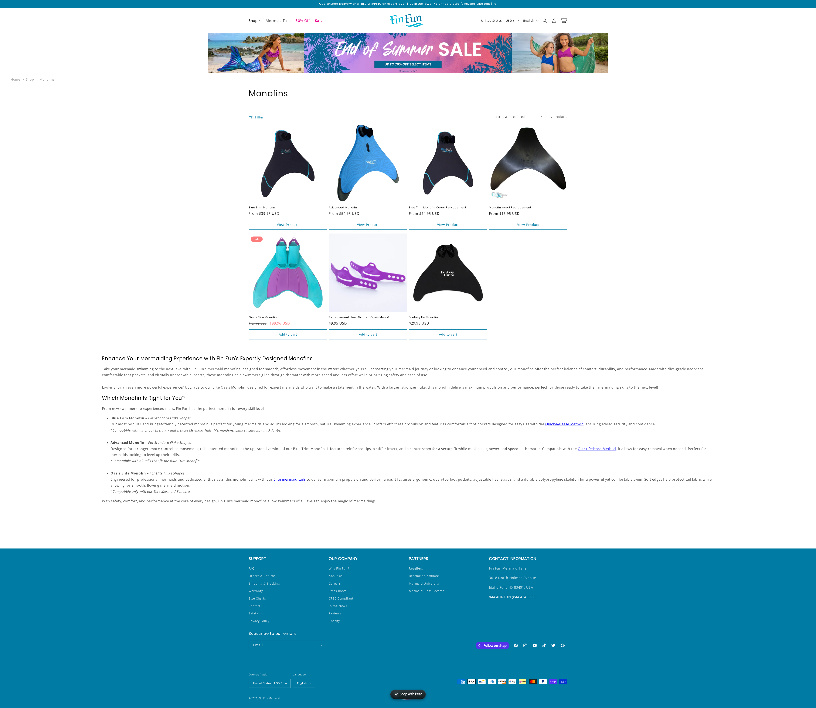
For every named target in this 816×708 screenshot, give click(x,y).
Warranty (256, 591)
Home (15, 79)
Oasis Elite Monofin (263, 317)
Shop (30, 79)
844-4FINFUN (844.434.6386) (513, 597)
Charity (334, 621)
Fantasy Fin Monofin (423, 317)
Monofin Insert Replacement (510, 207)
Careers (335, 583)
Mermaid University (424, 583)
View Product (288, 224)
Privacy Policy (259, 621)
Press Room (338, 591)
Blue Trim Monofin (262, 207)
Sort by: (501, 117)
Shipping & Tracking (264, 583)
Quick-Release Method (564, 424)
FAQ (252, 568)
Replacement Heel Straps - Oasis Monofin (360, 317)
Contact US (257, 606)
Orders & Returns (262, 576)
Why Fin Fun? (339, 568)
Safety (253, 613)
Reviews (335, 613)
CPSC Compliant (341, 598)
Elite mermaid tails (290, 479)
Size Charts (257, 598)
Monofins (47, 79)
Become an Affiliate (424, 576)
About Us (336, 576)
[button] (254, 21)
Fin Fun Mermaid (269, 698)
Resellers (416, 568)
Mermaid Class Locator (426, 591)
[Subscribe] (320, 645)
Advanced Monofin (343, 207)
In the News (338, 606)
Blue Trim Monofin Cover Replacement (437, 207)
